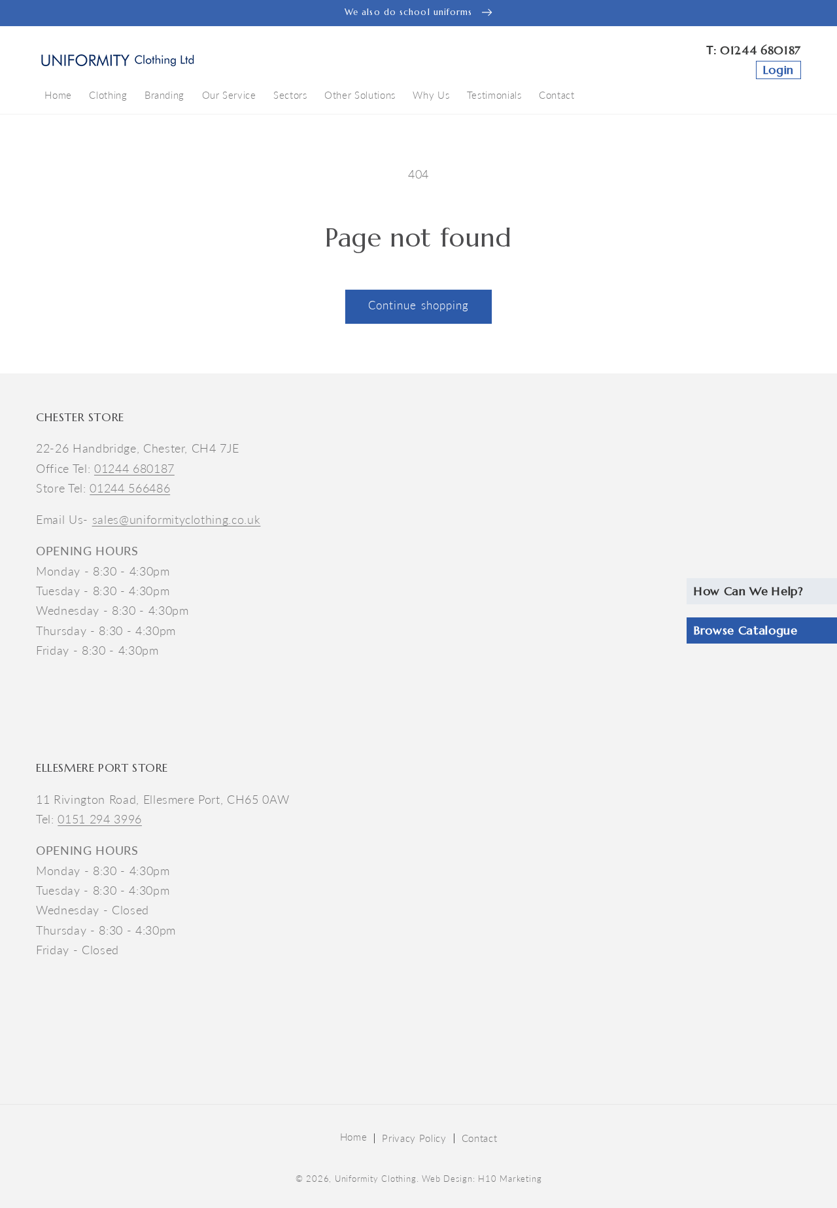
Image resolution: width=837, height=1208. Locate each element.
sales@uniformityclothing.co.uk (176, 519)
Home (353, 1137)
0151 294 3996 (100, 819)
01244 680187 (760, 50)
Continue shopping (419, 305)
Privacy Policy (414, 1138)
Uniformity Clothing (376, 1178)
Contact (480, 1138)
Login (778, 70)
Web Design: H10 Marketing (481, 1178)
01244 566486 (130, 488)
